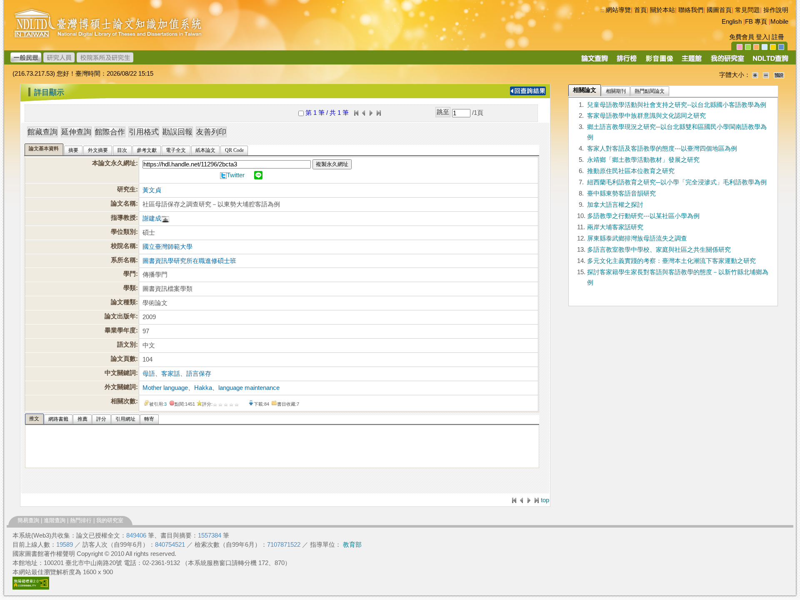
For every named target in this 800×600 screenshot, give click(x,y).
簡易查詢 (28, 520)
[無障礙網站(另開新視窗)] (30, 587)
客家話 (170, 373)
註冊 (778, 37)
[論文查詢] (594, 61)
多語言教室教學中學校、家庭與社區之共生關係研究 (659, 249)
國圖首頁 (719, 10)
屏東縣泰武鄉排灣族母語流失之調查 (637, 238)
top (545, 500)
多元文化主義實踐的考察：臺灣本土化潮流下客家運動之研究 (671, 261)
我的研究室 (109, 520)
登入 (762, 37)
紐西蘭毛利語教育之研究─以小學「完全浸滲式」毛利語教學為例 (677, 182)
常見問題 (747, 10)
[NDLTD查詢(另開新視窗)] (770, 61)
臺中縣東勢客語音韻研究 (621, 193)
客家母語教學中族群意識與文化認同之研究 (646, 115)
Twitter (236, 175)
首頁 (640, 10)
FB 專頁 (756, 21)
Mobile (779, 21)
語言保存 (198, 373)
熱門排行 (81, 520)
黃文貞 (151, 190)
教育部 (352, 544)
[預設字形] (779, 75)
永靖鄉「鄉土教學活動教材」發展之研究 (643, 159)
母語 (148, 373)
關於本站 (662, 10)
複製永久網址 (332, 164)
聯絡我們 (690, 10)
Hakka (203, 387)
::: (602, 10)
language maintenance (249, 387)
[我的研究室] (727, 61)
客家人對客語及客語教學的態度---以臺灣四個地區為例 (662, 148)
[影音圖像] (659, 61)
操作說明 (775, 10)
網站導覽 (618, 10)
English (732, 21)
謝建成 (151, 218)
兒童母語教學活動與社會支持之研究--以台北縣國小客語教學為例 (676, 105)
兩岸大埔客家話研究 (615, 227)
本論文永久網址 (114, 163)
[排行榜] (627, 61)
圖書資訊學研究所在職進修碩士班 (189, 261)
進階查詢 (54, 520)
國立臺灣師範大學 (167, 246)
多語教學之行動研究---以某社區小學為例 (643, 216)
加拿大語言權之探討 (615, 204)
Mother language (165, 387)
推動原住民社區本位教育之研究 (631, 171)
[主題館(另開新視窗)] (691, 61)
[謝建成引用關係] (165, 218)
